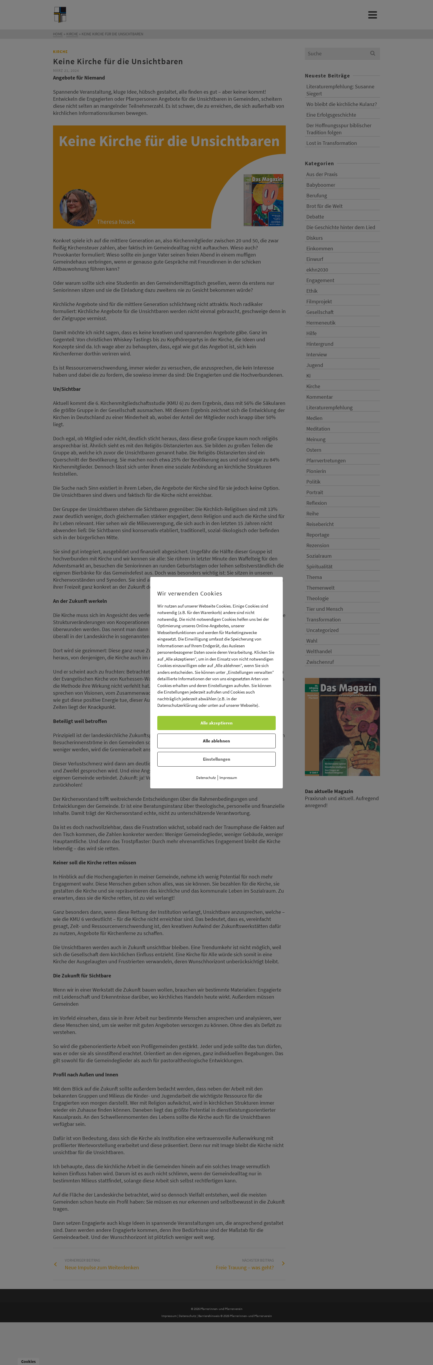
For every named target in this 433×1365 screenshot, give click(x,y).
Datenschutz (206, 777)
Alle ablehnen (216, 741)
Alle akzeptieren (217, 723)
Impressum (228, 777)
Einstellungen (216, 759)
